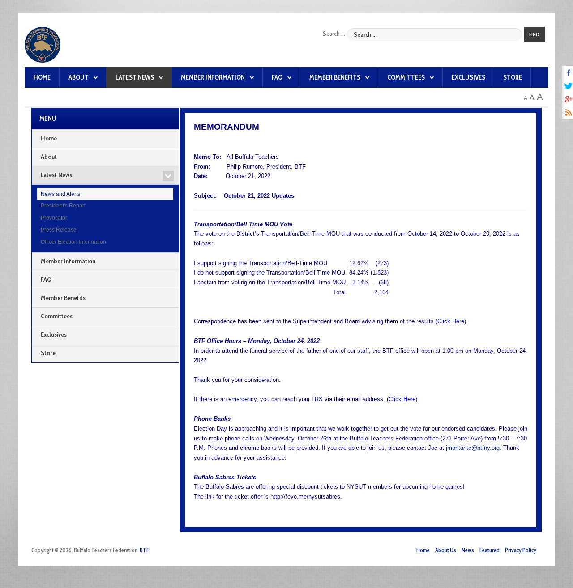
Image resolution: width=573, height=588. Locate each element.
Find (534, 34)
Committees (406, 77)
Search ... (334, 34)
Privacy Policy (520, 550)
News (468, 550)
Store (512, 77)
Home (42, 77)
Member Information (213, 77)
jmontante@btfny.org (473, 447)
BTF (144, 550)
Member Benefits (334, 77)
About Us (445, 550)
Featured (489, 550)
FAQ (277, 77)
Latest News (134, 77)
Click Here (450, 321)
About (78, 77)
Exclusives (468, 77)
